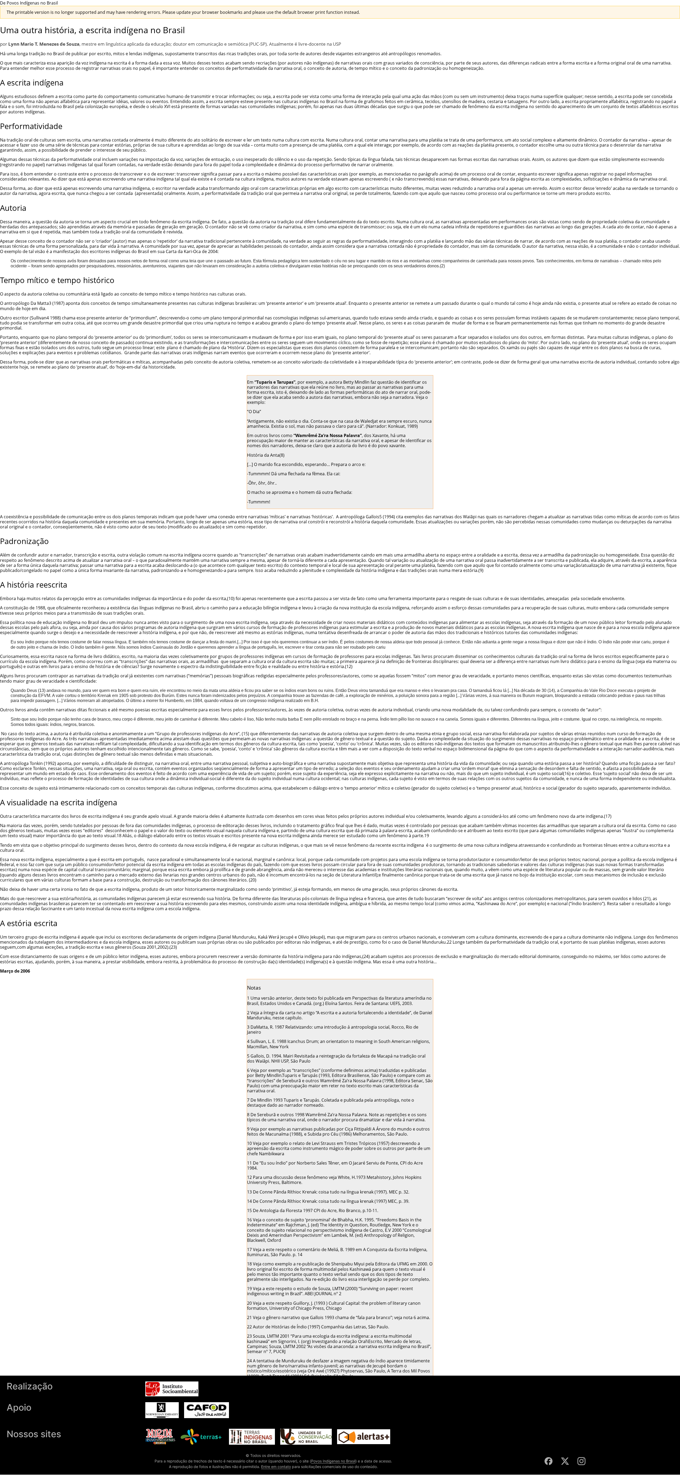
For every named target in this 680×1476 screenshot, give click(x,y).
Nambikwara (271, 1154)
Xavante (380, 435)
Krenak (104, 695)
